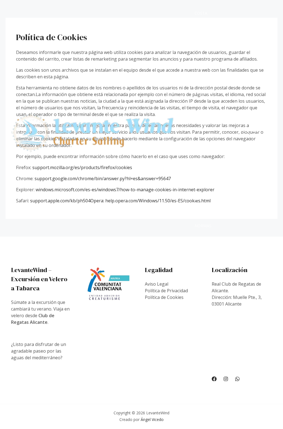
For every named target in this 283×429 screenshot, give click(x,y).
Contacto (205, 252)
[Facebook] (214, 378)
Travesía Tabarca (203, 79)
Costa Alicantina (206, 26)
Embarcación (207, 186)
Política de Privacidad (166, 291)
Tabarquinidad (206, 133)
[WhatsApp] (237, 378)
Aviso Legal (156, 284)
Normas (203, 225)
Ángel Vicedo (152, 419)
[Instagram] (225, 378)
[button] (251, 132)
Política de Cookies (164, 297)
